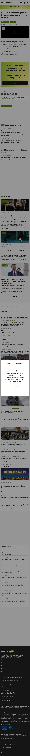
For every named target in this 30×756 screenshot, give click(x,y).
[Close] (25, 363)
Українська (15, 386)
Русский (15, 390)
